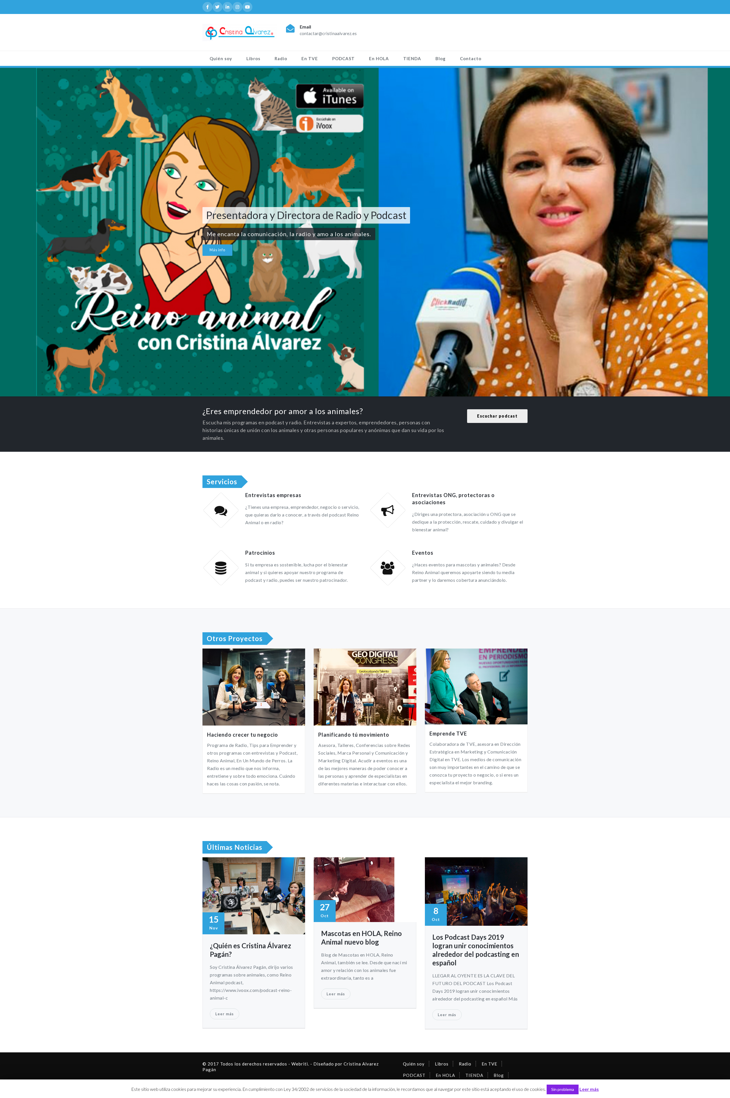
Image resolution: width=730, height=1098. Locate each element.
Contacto (470, 58)
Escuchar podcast (497, 416)
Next (716, 231)
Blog (440, 58)
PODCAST (343, 58)
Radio (281, 58)
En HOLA (379, 58)
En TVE (309, 58)
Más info (217, 250)
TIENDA (412, 58)
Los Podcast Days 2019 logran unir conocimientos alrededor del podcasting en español (475, 950)
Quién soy (221, 58)
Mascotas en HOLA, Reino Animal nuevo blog (361, 937)
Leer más (224, 1014)
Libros (253, 58)
